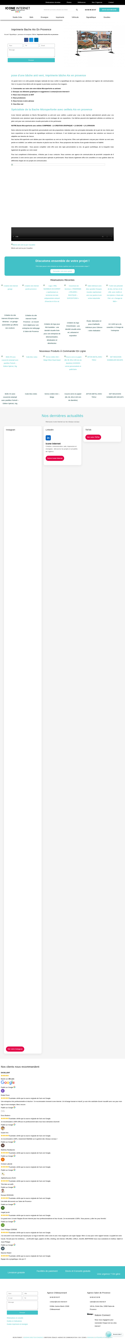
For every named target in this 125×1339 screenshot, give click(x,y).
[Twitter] (54, 1315)
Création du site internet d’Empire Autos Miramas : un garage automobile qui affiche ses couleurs (10, 321)
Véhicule (75, 17)
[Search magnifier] (77, 9)
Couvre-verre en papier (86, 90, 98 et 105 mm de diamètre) (73, 397)
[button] (60, 9)
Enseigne (44, 17)
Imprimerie (60, 17)
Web (31, 17)
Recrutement (17, 1337)
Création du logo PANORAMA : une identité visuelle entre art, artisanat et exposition (73, 329)
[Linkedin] (65, 1315)
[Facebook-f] (49, 1315)
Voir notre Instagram (15, 1049)
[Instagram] (59, 1315)
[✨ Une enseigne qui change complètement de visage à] (10, 861)
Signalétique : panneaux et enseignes (20, 34)
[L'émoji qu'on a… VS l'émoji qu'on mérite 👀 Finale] (18, 523)
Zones (84, 1337)
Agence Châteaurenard (57, 1293)
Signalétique (91, 17)
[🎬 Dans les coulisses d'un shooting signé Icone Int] (10, 540)
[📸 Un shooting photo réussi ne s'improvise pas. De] (27, 546)
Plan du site (108, 1337)
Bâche (34, 34)
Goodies (107, 17)
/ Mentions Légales (50, 1337)
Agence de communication (67, 1337)
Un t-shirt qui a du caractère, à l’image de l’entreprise (115, 327)
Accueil (6, 34)
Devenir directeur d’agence (33, 1337)
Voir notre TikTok (93, 437)
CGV (79, 1337)
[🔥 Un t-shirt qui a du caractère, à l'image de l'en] (36, 557)
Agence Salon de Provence (98, 1293)
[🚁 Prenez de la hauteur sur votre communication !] (18, 811)
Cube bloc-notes (31, 394)
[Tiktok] (70, 1315)
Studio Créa (17, 17)
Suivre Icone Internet (54, 458)
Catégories (98, 1337)
